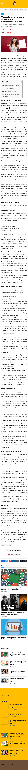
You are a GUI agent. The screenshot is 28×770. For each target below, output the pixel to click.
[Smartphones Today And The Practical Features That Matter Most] (4, 680)
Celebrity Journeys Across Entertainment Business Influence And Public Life (18, 671)
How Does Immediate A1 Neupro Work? (12, 85)
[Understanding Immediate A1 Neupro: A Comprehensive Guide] (14, 44)
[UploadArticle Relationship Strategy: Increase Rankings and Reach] (14, 627)
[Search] (26, 3)
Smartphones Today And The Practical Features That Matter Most (17, 680)
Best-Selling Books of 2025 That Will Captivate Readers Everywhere (18, 722)
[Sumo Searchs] (14, 4)
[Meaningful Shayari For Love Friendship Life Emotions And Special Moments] (14, 602)
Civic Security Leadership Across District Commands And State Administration (18, 663)
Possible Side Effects (8, 93)
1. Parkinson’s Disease (9, 88)
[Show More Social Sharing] (16, 29)
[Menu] (2, 3)
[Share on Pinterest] (11, 29)
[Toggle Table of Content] (19, 82)
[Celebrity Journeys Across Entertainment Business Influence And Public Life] (4, 671)
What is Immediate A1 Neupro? (10, 84)
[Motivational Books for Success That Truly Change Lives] (4, 714)
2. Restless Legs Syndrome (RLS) (12, 90)
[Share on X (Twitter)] (9, 29)
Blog (3, 13)
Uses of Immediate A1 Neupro (10, 87)
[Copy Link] (13, 29)
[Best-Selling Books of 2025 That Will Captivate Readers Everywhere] (4, 721)
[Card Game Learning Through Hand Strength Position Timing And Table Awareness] (14, 577)
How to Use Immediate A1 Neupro (11, 94)
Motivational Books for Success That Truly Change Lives (17, 713)
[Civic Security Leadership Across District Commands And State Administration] (4, 663)
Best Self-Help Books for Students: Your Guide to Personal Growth (18, 706)
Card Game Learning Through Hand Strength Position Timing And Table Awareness (13, 588)
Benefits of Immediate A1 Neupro (10, 91)
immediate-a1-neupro (6, 545)
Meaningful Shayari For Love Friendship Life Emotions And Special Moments (12, 613)
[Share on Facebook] (7, 29)
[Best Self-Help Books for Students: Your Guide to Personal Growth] (4, 706)
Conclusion (5, 96)
